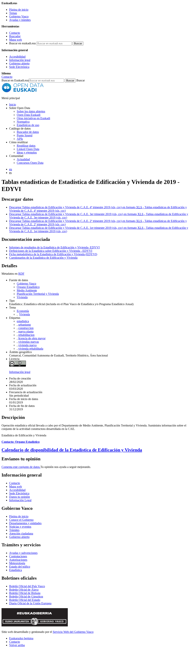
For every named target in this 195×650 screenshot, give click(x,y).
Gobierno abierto (19, 63)
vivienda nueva (27, 345)
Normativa (23, 121)
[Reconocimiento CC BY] (17, 365)
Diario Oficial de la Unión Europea (30, 603)
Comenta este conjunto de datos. (21, 467)
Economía (23, 311)
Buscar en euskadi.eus (22, 43)
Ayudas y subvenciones (23, 553)
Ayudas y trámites (20, 19)
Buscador (15, 36)
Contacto (14, 32)
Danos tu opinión (19, 496)
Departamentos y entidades (25, 523)
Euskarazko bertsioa (21, 638)
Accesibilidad (17, 56)
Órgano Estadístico (28, 287)
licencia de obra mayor (32, 338)
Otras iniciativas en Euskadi (33, 118)
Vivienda (22, 297)
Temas (13, 13)
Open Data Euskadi (28, 114)
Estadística (15, 570)
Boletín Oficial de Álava (23, 589)
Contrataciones (18, 556)
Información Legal (20, 500)
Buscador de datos (28, 132)
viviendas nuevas (28, 341)
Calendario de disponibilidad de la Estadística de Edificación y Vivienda (72, 449)
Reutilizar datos (26, 145)
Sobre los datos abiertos (31, 111)
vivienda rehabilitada (30, 348)
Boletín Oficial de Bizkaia (24, 593)
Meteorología (17, 563)
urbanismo (24, 324)
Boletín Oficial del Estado (24, 599)
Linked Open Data (28, 149)
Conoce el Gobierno (21, 519)
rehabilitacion (26, 335)
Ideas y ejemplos (27, 152)
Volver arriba (17, 645)
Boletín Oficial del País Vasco (27, 586)
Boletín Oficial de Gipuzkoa (26, 596)
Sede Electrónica (19, 66)
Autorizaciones (18, 559)
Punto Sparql (24, 135)
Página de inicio (18, 9)
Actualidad (23, 159)
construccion (26, 328)
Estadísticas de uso (28, 125)
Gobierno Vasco (19, 16)
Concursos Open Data (30, 162)
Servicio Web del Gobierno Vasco (73, 631)
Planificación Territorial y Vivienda (38, 293)
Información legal (19, 60)
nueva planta (26, 331)
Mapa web (15, 39)
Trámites (14, 530)
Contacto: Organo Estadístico (21, 441)
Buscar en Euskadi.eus (15, 80)
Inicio (12, 104)
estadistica (23, 321)
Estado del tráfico (19, 566)
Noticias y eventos (20, 526)
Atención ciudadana (21, 533)
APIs (20, 138)
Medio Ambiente (27, 290)
